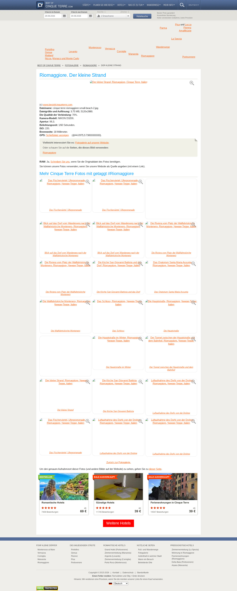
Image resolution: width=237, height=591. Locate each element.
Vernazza (110, 48)
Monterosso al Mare (46, 550)
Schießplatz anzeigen (57, 135)
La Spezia (176, 38)
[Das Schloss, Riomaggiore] (118, 314)
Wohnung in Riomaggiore (183, 553)
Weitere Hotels (118, 523)
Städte (86, 4)
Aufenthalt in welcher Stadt (150, 556)
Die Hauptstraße (171, 331)
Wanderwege (153, 4)
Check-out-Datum (79, 12)
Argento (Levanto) (112, 556)
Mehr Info (168, 4)
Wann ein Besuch (146, 559)
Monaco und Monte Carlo (65, 58)
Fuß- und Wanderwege (148, 550)
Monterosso (95, 47)
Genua (48, 52)
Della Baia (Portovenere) (182, 562)
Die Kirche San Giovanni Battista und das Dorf (118, 292)
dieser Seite (155, 469)
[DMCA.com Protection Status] (47, 589)
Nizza (48, 58)
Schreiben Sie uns (60, 161)
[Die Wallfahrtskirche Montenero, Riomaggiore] (65, 314)
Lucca (188, 24)
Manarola (133, 54)
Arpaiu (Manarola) (180, 565)
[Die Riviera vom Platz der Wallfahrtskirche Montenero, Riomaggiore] (171, 236)
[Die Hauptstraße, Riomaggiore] (171, 314)
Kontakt (116, 572)
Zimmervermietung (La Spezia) (185, 550)
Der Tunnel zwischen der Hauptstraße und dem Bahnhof (171, 368)
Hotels (120, 4)
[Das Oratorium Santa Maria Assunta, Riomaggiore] (171, 275)
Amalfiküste (185, 30)
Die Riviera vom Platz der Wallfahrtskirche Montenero (171, 254)
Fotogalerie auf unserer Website (92, 142)
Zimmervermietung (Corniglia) (118, 559)
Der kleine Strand (65, 410)
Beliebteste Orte (145, 562)
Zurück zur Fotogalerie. (118, 462)
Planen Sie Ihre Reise (103, 4)
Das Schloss (118, 331)
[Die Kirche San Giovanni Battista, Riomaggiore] (118, 394)
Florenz (187, 27)
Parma (163, 28)
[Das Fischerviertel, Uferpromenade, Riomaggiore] (65, 193)
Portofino (49, 49)
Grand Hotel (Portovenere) (116, 550)
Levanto (73, 51)
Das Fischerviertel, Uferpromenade (65, 210)
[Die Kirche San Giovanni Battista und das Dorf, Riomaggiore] (118, 275)
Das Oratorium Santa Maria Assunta (171, 292)
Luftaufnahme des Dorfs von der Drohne (171, 413)
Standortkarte (143, 572)
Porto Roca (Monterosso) (116, 562)
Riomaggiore (147, 56)
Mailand (49, 55)
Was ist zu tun (135, 4)
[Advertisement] (119, 93)
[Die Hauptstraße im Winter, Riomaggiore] (118, 350)
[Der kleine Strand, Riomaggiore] (119, 82)
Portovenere (188, 57)
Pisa (177, 24)
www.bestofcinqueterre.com (57, 104)
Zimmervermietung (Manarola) (118, 553)
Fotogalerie (143, 553)
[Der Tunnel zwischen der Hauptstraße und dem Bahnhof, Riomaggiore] (171, 350)
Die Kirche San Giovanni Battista (118, 411)
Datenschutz (128, 572)
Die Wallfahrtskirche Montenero (65, 331)
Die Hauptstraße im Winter (118, 367)
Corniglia (121, 51)
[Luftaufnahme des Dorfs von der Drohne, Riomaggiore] (171, 395)
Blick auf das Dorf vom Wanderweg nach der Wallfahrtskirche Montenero (65, 254)
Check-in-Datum (52, 12)
